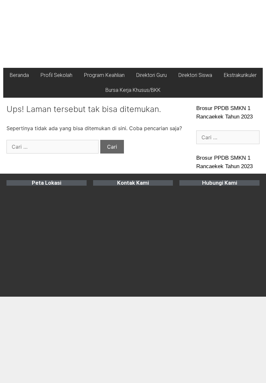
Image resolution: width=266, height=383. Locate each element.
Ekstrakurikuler (240, 75)
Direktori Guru (151, 75)
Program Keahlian (104, 75)
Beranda (19, 75)
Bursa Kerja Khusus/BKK (133, 90)
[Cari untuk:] (53, 146)
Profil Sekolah (56, 75)
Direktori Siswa (195, 75)
